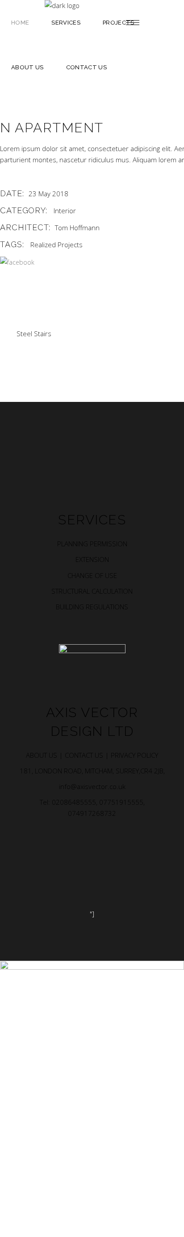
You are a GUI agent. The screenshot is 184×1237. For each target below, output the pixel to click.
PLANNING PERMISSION (92, 543)
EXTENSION (92, 559)
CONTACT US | (88, 755)
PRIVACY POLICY (134, 755)
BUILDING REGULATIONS (92, 606)
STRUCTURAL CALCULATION (92, 591)
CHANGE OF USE (92, 575)
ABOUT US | (45, 755)
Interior (65, 210)
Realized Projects (56, 244)
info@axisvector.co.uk (92, 786)
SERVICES (92, 520)
